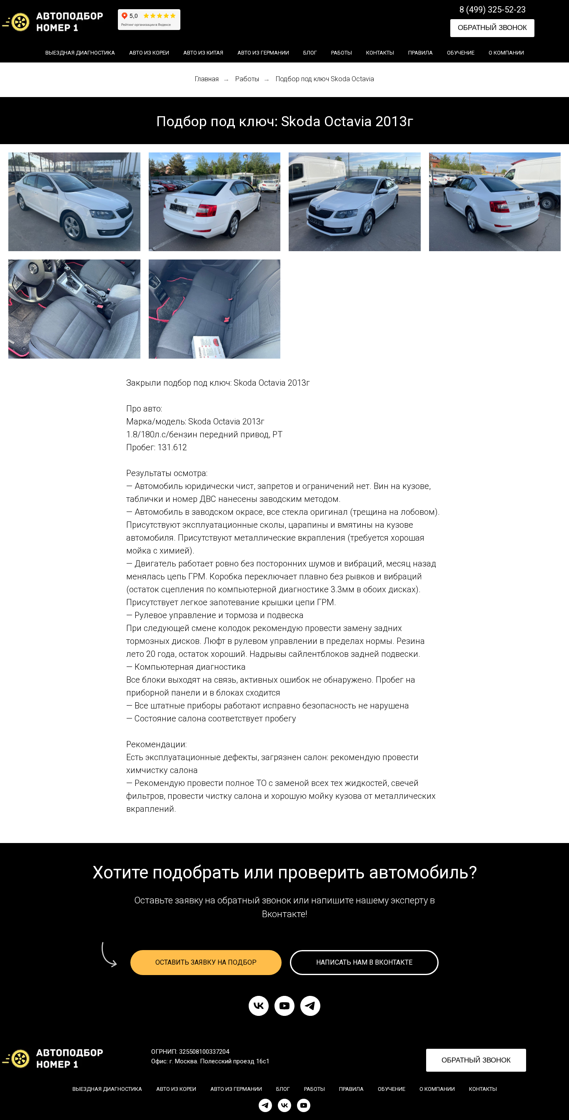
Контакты (380, 53)
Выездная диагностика (80, 53)
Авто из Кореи (149, 53)
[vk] (259, 1006)
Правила (420, 53)
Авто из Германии (263, 53)
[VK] (284, 1105)
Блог (310, 53)
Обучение (460, 53)
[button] (492, 28)
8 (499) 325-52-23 (492, 10)
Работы (341, 53)
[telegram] (310, 1006)
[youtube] (284, 1006)
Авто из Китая (203, 53)
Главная (207, 79)
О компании (506, 53)
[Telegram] (265, 1105)
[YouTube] (303, 1105)
